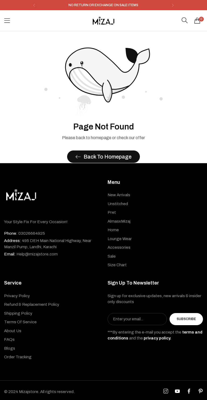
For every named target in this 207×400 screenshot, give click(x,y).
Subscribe (186, 319)
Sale (112, 256)
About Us (12, 331)
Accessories (119, 247)
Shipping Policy (18, 313)
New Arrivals (119, 195)
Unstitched (118, 204)
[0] (197, 20)
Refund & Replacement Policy (31, 304)
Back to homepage (108, 157)
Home (113, 230)
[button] (34, 5)
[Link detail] (165, 391)
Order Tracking (18, 357)
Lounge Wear (120, 239)
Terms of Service (20, 322)
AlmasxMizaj (119, 221)
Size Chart (117, 265)
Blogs (9, 348)
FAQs (9, 339)
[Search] (185, 20)
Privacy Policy (17, 296)
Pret (112, 212)
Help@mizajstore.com (31, 254)
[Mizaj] (103, 21)
